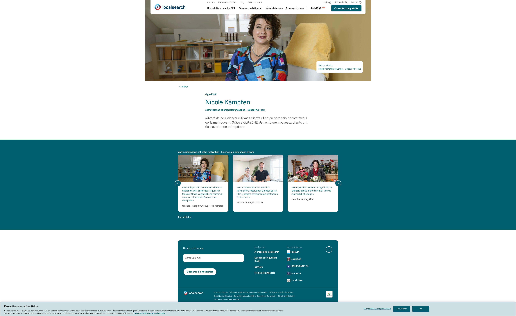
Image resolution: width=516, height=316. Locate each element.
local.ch (295, 252)
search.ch (296, 259)
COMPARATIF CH (300, 266)
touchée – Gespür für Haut (250, 109)
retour (185, 86)
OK (421, 309)
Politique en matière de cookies (281, 292)
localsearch (260, 247)
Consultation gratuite (346, 8)
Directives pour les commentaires (227, 300)
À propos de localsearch (267, 252)
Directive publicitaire (286, 296)
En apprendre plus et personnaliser (377, 309)
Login (325, 2)
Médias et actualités (227, 2)
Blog (242, 2)
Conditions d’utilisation (223, 296)
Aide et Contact (255, 2)
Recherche (340, 2)
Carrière (211, 2)
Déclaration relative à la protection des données (248, 292)
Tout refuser (402, 309)
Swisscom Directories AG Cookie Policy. (149, 313)
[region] (258, 309)
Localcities (296, 280)
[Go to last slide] (178, 183)
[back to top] (329, 249)
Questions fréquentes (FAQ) (266, 259)
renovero (296, 273)
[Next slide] (338, 183)
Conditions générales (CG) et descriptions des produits (255, 296)
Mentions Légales (221, 292)
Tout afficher (185, 217)
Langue (354, 2)
